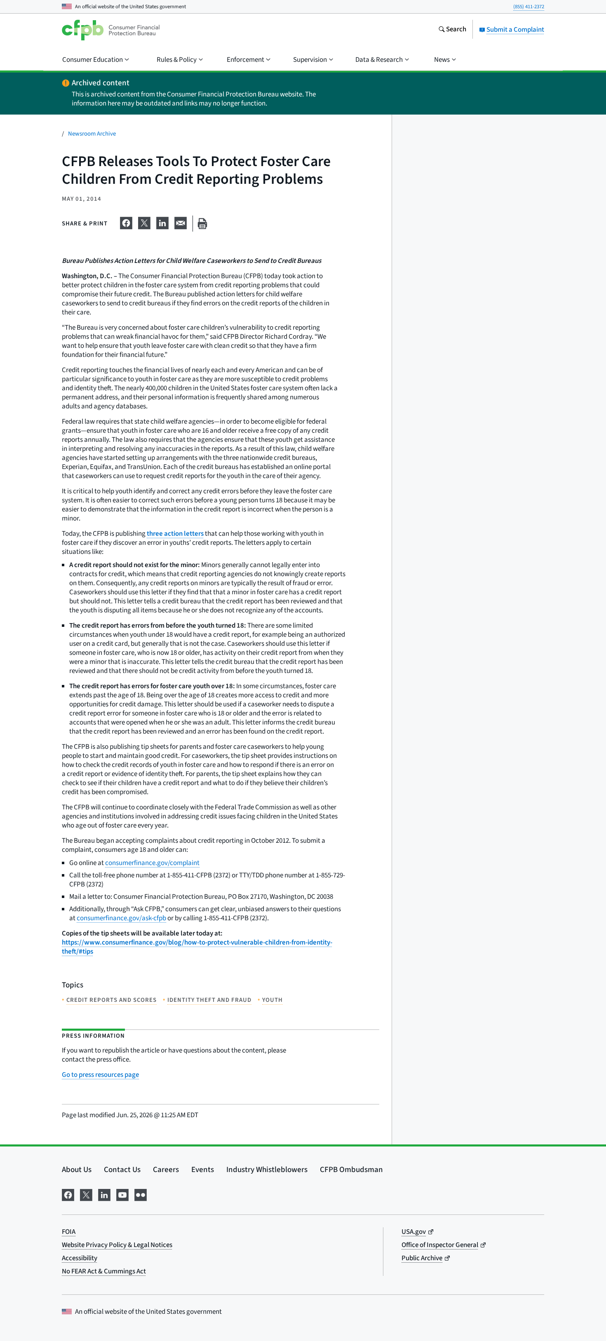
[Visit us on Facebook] (68, 1194)
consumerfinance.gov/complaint (152, 863)
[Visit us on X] (86, 1194)
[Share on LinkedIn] (162, 222)
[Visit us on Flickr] (140, 1194)
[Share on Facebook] (126, 222)
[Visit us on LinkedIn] (104, 1194)
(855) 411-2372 (528, 6)
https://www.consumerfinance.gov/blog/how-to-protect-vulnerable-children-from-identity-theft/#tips (197, 947)
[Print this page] (202, 224)
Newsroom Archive (92, 134)
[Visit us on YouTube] (122, 1194)
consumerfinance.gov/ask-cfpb (121, 918)
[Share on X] (144, 222)
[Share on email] (180, 222)
